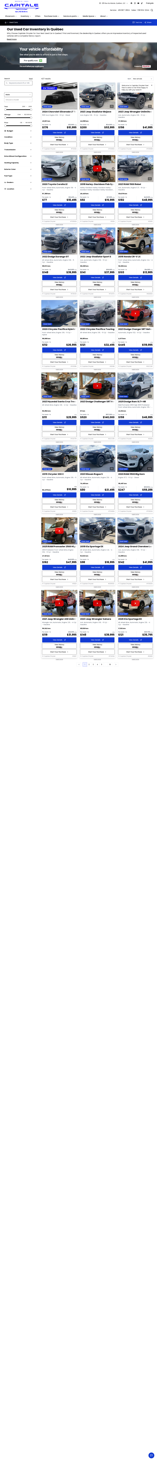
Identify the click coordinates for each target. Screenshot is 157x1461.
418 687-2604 (124, 10)
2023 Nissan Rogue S (91, 474)
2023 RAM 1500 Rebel (129, 184)
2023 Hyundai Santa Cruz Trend (59, 401)
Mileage (7, 114)
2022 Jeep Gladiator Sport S (95, 256)
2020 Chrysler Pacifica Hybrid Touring (63, 329)
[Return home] (5, 22)
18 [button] (110, 664)
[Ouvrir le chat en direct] (151, 1455)
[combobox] (18, 94)
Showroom (10, 16)
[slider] (5, 110)
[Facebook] (131, 3)
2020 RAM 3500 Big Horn (131, 474)
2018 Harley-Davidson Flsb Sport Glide (101, 184)
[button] (33, 60)
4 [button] (97, 664)
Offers (37, 16)
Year (6, 106)
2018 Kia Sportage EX (91, 546)
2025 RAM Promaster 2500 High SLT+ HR (64, 546)
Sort (129, 79)
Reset (31, 78)
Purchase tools (50, 16)
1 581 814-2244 (143, 10)
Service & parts (70, 16)
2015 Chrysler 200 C (53, 474)
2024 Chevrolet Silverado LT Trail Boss (63, 111)
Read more (12, 39)
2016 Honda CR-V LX (129, 256)
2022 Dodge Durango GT (55, 256)
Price (6, 123)
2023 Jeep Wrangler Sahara (95, 619)
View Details (57, 133)
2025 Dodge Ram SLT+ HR (132, 401)
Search (7, 79)
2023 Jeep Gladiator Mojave (95, 111)
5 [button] (101, 664)
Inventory (25, 16)
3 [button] (93, 664)
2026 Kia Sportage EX (130, 619)
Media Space (88, 16)
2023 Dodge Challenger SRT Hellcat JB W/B (103, 401)
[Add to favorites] (74, 85)
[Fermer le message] (152, 85)
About (103, 16)
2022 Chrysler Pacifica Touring (97, 329)
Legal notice (59, 152)
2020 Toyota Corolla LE (54, 184)
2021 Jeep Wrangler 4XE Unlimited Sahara (65, 619)
